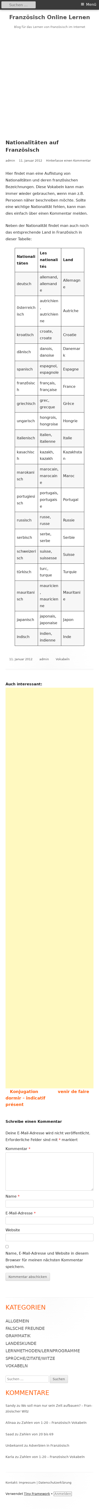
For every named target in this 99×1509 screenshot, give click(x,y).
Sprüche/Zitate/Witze (30, 1358)
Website (13, 1230)
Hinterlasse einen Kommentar (68, 160)
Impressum (27, 1482)
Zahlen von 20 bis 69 (36, 1434)
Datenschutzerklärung (54, 1482)
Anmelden (62, 1494)
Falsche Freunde (25, 1328)
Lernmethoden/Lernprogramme (43, 1350)
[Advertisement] (49, 81)
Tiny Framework (37, 1494)
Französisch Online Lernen (49, 17)
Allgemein (17, 1321)
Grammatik (18, 1335)
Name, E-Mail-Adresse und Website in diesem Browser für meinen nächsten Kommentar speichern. (47, 1260)
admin (10, 160)
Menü (91, 4)
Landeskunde (21, 1343)
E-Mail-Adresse (21, 1213)
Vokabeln (63, 659)
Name (13, 1196)
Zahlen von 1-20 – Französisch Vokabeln (54, 1423)
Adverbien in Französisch (49, 1445)
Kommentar (18, 1149)
